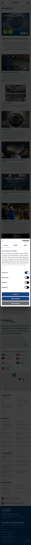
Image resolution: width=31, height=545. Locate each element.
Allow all (15, 294)
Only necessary (15, 303)
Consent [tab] (5, 245)
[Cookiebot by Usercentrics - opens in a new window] (22, 241)
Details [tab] (15, 245)
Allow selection (15, 298)
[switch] (27, 277)
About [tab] (25, 245)
